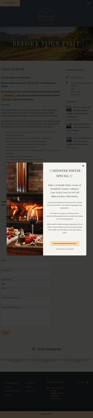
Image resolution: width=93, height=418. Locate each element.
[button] (83, 166)
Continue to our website (64, 249)
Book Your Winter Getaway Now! (64, 243)
